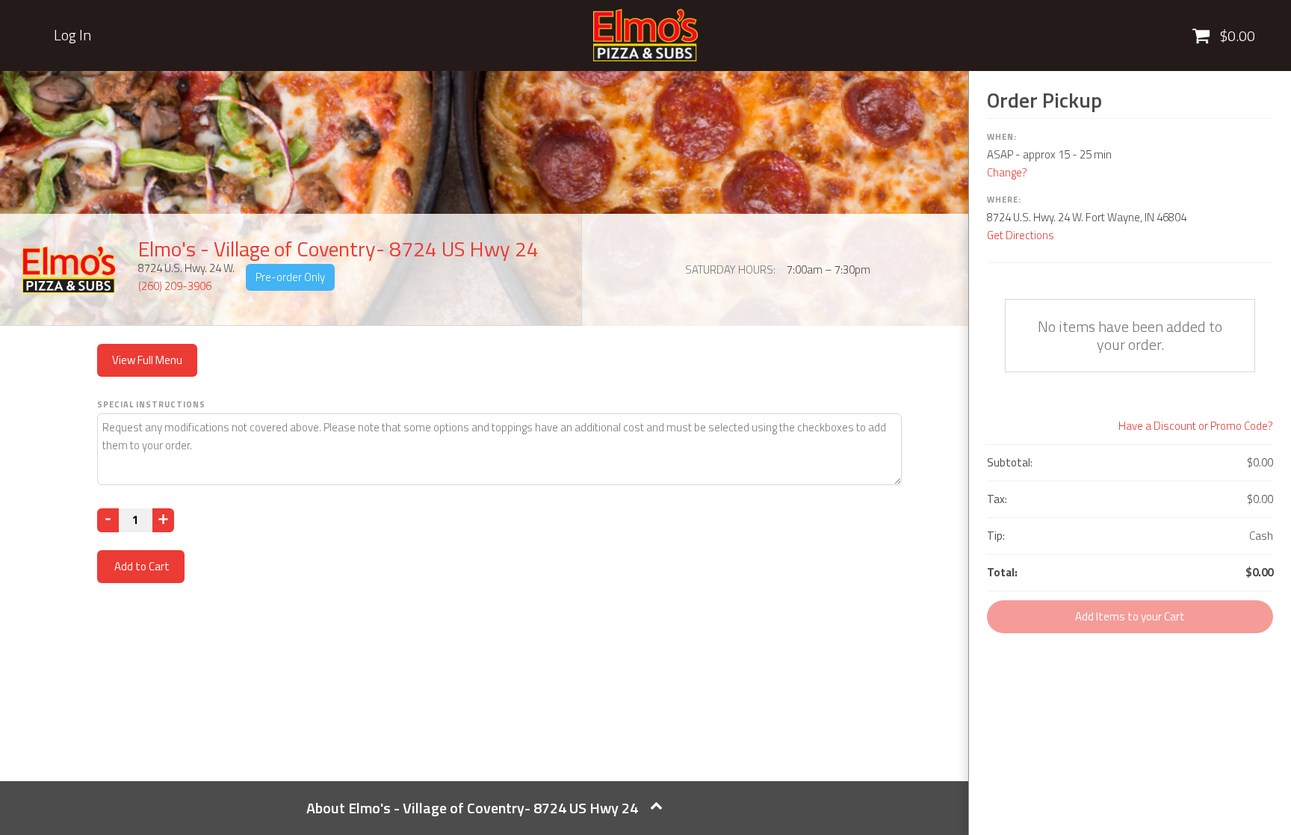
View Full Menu (147, 360)
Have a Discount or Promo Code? (1195, 425)
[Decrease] (108, 520)
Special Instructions (151, 404)
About (472, 807)
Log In (72, 35)
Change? (1007, 172)
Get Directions (1020, 235)
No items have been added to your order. (1130, 335)
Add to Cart (141, 566)
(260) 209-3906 (174, 286)
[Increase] (163, 520)
